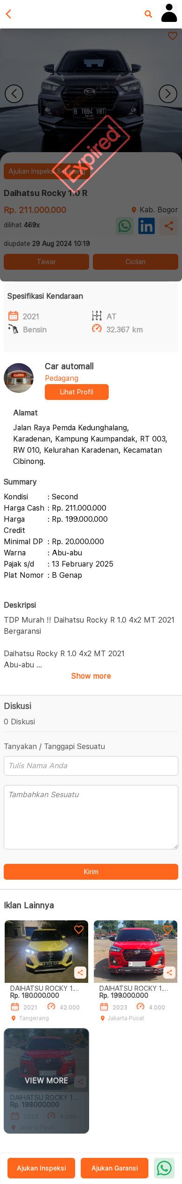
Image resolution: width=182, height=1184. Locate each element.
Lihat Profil (76, 392)
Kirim (91, 872)
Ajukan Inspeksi (41, 1168)
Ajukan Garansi (114, 1168)
